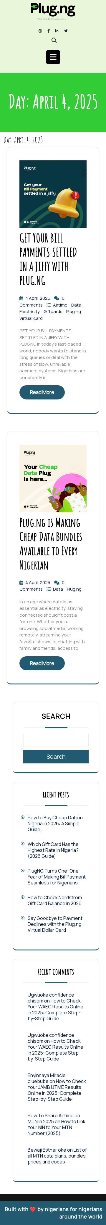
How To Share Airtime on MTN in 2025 (54, 1118)
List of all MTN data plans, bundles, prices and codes (57, 1156)
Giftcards (53, 311)
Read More (42, 392)
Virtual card (31, 318)
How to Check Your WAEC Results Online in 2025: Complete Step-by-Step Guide (55, 1009)
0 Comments (41, 301)
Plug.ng (73, 311)
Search (56, 716)
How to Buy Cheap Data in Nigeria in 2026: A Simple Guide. (55, 823)
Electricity (30, 311)
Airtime (60, 305)
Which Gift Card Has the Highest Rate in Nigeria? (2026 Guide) (53, 850)
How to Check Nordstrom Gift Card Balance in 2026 (55, 900)
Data (76, 305)
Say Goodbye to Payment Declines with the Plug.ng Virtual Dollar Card (55, 924)
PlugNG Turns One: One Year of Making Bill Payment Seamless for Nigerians (57, 877)
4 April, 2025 (38, 298)
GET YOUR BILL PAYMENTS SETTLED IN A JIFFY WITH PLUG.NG (48, 259)
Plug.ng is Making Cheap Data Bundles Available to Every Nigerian (50, 543)
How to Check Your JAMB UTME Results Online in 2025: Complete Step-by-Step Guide (57, 1090)
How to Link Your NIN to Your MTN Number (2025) (56, 1127)
